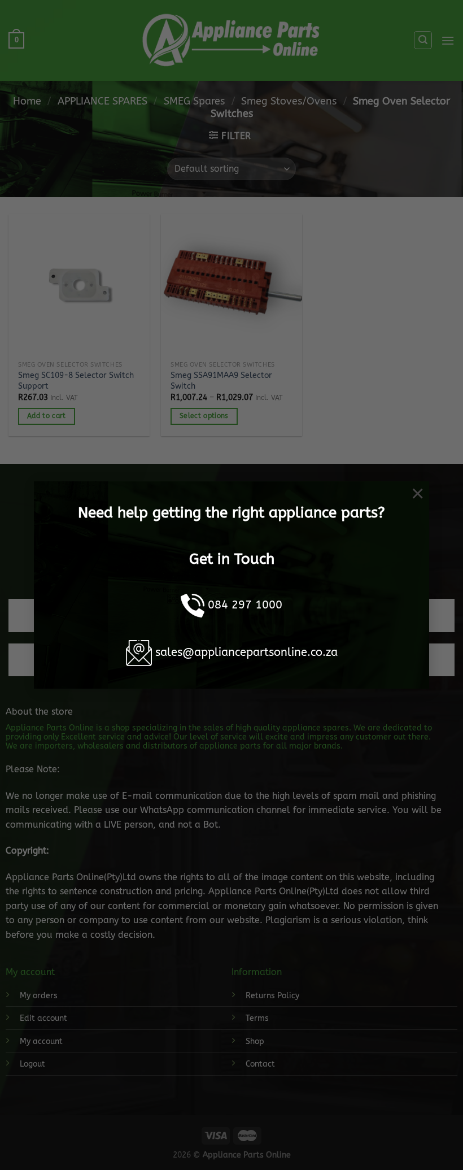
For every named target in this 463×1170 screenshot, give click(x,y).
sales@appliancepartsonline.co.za (246, 652)
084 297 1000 (245, 604)
